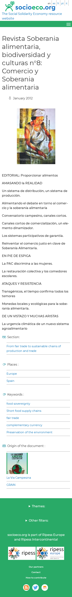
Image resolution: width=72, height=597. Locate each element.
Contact (36, 572)
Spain (10, 381)
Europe (12, 373)
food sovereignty (18, 403)
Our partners (36, 566)
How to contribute (36, 577)
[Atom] (26, 587)
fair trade (13, 418)
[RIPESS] (22, 553)
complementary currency (24, 425)
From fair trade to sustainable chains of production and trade (34, 349)
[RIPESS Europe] (50, 553)
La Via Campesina (19, 477)
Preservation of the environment (29, 432)
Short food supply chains (24, 411)
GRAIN (11, 485)
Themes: (38, 506)
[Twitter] (35, 587)
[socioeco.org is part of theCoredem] (44, 587)
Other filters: (38, 520)
